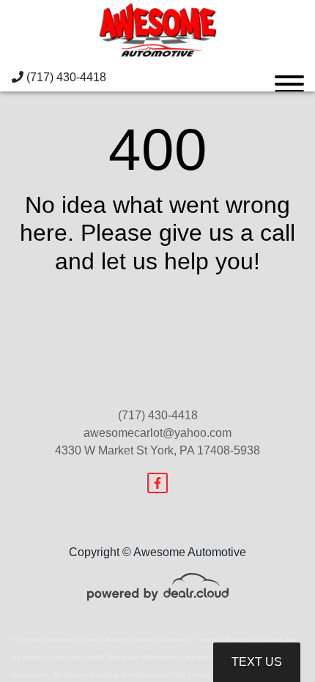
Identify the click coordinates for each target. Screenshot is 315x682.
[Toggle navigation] (289, 77)
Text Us (256, 662)
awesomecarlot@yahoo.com (157, 433)
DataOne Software (254, 639)
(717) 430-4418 (64, 77)
